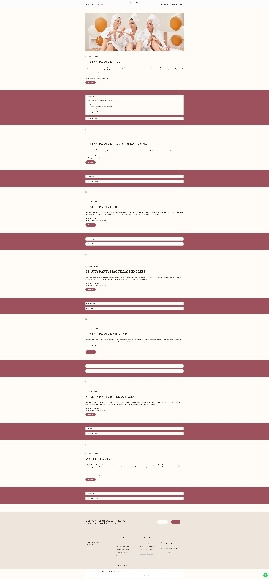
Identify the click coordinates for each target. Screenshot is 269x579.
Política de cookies (146, 549)
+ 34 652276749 (168, 543)
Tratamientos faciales (122, 549)
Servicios (101, 4)
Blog (182, 4)
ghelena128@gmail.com (171, 548)
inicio (87, 4)
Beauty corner (122, 562)
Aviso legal (147, 543)
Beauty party (122, 559)
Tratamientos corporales (122, 552)
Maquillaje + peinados (122, 546)
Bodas (93, 4)
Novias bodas (122, 543)
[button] (265, 575)
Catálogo (167, 4)
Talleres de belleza (122, 565)
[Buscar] (161, 4)
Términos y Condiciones (147, 546)
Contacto (175, 4)
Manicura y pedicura (122, 556)
